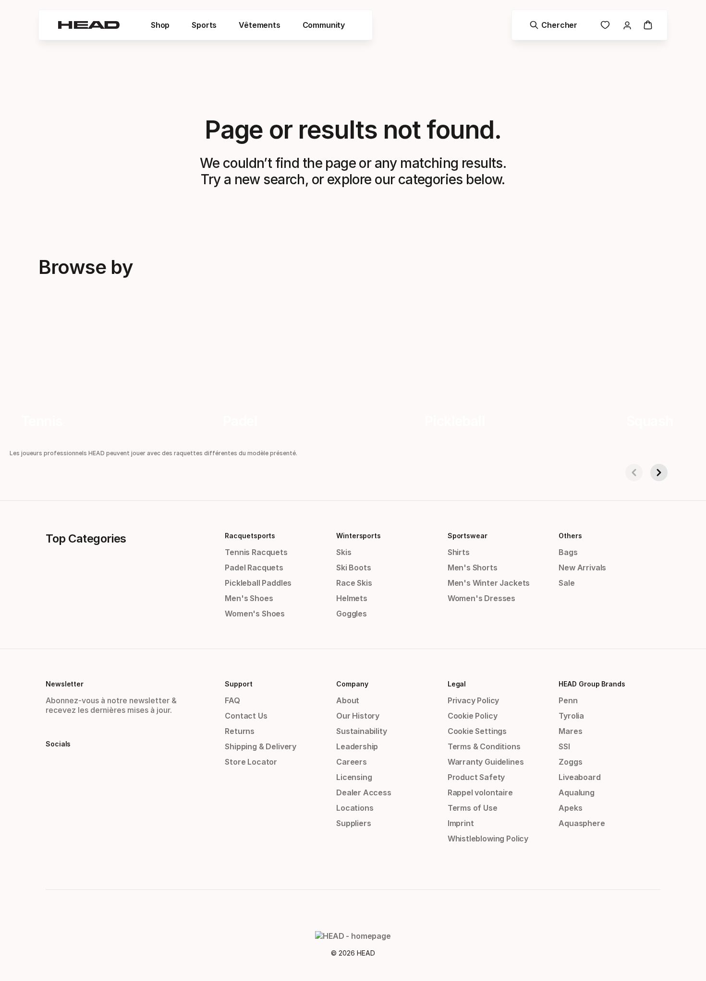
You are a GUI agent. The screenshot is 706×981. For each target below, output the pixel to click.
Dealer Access (363, 792)
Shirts (459, 552)
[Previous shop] (634, 472)
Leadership (357, 746)
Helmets (351, 598)
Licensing (354, 777)
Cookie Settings (477, 731)
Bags (568, 552)
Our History (357, 716)
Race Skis (354, 583)
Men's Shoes (249, 598)
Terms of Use (473, 808)
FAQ (232, 700)
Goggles (351, 613)
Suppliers (353, 823)
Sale (566, 583)
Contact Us (246, 716)
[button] (160, 25)
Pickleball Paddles (258, 583)
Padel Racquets (254, 567)
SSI (564, 746)
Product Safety (476, 777)
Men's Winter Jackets (489, 583)
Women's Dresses (481, 598)
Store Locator (251, 762)
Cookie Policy (473, 716)
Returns (240, 731)
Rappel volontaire (480, 792)
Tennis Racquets (256, 552)
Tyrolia (571, 716)
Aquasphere (582, 823)
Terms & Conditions (484, 746)
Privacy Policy (473, 700)
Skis (343, 552)
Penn (568, 700)
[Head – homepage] (89, 25)
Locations (354, 808)
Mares (570, 731)
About (347, 700)
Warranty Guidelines (486, 762)
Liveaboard (579, 777)
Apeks (570, 808)
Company (352, 684)
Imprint (461, 823)
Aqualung (577, 792)
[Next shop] (659, 472)
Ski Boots (353, 567)
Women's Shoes (255, 613)
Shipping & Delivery (260, 746)
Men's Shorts (473, 567)
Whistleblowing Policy (488, 838)
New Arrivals (582, 567)
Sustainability (361, 731)
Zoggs (570, 762)
